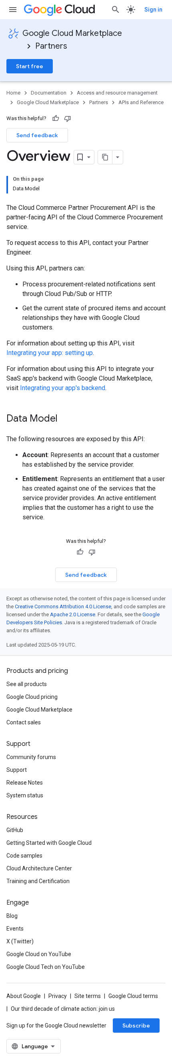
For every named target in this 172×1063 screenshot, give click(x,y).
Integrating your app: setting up (49, 353)
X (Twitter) (20, 941)
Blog (12, 916)
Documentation (48, 93)
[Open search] (115, 9)
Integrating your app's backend (62, 388)
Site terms (87, 996)
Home (13, 93)
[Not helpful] (68, 118)
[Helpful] (56, 118)
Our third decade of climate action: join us (63, 1009)
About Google (23, 996)
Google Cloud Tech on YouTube (45, 967)
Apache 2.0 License (72, 614)
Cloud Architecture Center (39, 868)
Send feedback (37, 135)
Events (15, 928)
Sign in (153, 9)
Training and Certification (38, 881)
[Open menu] (13, 9)
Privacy (57, 996)
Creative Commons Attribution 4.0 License (63, 606)
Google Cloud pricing (32, 697)
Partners (51, 46)
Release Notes (24, 782)
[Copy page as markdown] (105, 157)
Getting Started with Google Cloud (49, 843)
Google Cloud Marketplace (72, 33)
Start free (29, 66)
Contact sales (23, 722)
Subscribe (136, 1025)
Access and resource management (117, 93)
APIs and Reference (141, 102)
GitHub (14, 830)
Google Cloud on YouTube (38, 954)
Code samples (24, 855)
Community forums (31, 757)
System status (24, 795)
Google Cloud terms (133, 996)
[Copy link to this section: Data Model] (66, 419)
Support (16, 770)
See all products (26, 684)
